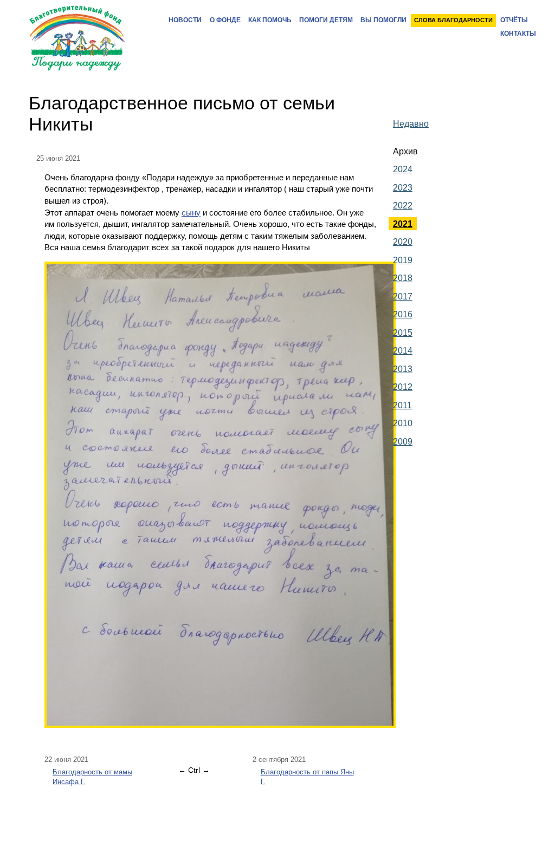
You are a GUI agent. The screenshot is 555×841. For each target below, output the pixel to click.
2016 (402, 314)
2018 (402, 278)
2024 (402, 169)
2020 (402, 241)
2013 (402, 369)
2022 (402, 205)
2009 (402, 441)
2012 (402, 387)
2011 (402, 405)
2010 (402, 423)
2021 (402, 224)
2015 (402, 332)
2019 (402, 260)
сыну (191, 212)
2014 (402, 350)
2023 (402, 187)
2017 (402, 296)
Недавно (411, 123)
